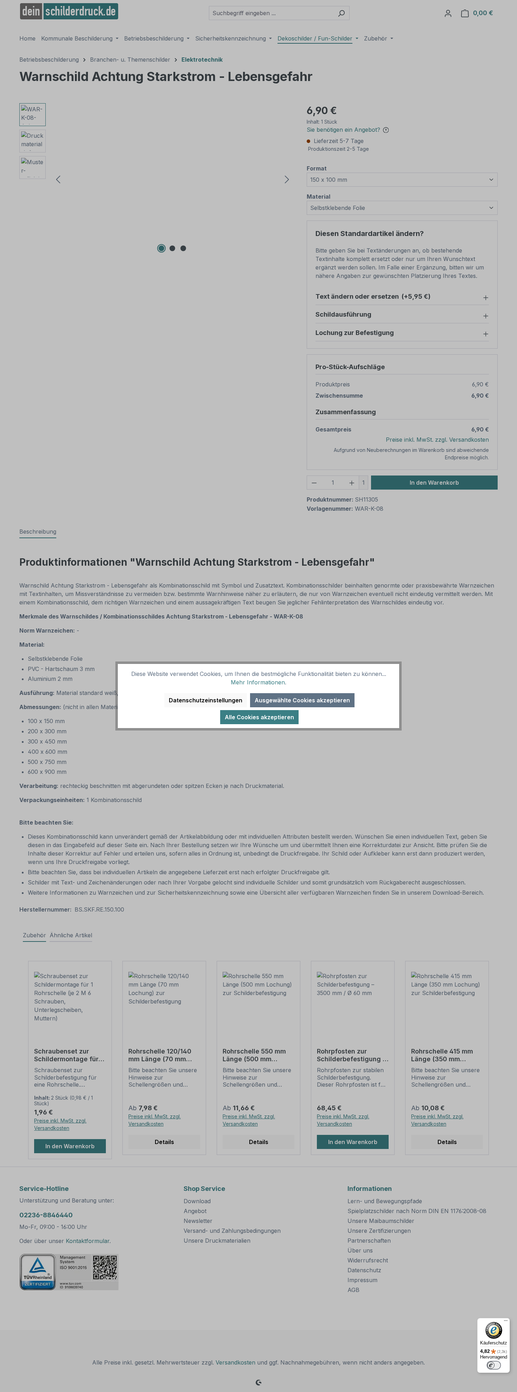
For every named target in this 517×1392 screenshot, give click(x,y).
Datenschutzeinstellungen (205, 700)
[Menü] (506, 1322)
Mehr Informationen (258, 682)
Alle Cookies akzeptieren (259, 717)
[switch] (494, 1365)
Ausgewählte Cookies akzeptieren (302, 700)
